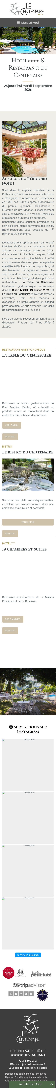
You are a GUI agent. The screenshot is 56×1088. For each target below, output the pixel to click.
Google (15, 1067)
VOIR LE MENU (11, 425)
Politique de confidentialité (19, 1073)
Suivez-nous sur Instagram (30, 729)
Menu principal (30, 22)
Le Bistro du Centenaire (27, 452)
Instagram (42, 1067)
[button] (28, 765)
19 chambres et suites (24, 549)
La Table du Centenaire (26, 355)
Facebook (27, 1067)
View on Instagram (29, 955)
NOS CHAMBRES (12, 619)
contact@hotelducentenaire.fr (29, 1064)
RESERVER (10, 437)
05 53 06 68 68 (29, 1060)
